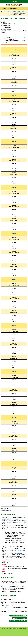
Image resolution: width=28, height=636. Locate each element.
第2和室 (14, 417)
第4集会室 (14, 279)
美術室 (14, 50)
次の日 (9, 510)
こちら (19, 41)
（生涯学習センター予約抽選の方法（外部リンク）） (14, 521)
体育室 (14, 463)
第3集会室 (14, 233)
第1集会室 (14, 142)
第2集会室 (14, 187)
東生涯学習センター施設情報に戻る (17, 620)
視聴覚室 (14, 325)
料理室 (14, 96)
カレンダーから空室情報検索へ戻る (17, 615)
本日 (6, 510)
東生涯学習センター (15, 13)
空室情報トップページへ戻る (19, 618)
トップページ (8, 11)
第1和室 (14, 371)
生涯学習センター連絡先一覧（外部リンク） (12, 553)
